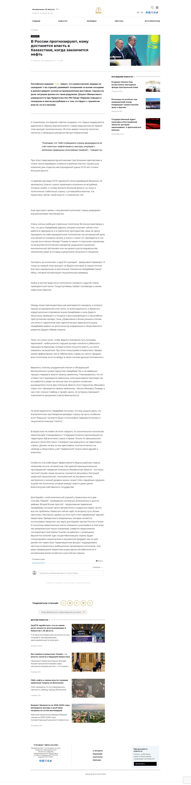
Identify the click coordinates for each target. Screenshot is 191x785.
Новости (62, 21)
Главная (36, 21)
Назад (35, 30)
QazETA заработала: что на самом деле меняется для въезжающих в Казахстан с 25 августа (48, 628)
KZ (142, 12)
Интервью (92, 21)
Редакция (97, 754)
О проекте (98, 751)
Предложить (140, 764)
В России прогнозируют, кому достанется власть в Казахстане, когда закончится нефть (60, 47)
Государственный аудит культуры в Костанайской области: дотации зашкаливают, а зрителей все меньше (126, 124)
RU (138, 12)
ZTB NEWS (36, 60)
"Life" (57, 84)
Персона (119, 21)
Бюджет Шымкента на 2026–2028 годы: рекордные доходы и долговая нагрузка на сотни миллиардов (50, 708)
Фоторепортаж (152, 21)
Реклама (97, 760)
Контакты (98, 757)
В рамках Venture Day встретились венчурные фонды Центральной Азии (125, 84)
